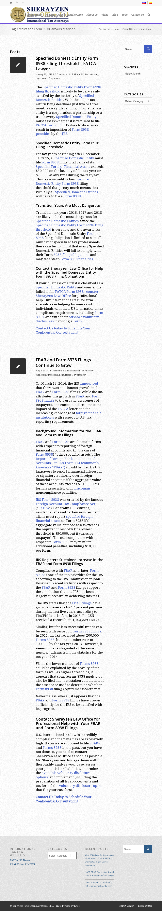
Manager (81, 375)
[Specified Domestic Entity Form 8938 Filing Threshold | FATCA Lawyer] (18, 65)
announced (89, 383)
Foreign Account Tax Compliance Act (65, 504)
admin (57, 78)
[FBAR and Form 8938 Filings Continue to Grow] (18, 366)
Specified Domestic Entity (63, 87)
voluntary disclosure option (81, 786)
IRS (64, 134)
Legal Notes (41, 78)
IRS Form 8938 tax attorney (85, 74)
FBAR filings (81, 603)
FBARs (94, 743)
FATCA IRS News (20, 860)
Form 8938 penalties (76, 259)
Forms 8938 (45, 640)
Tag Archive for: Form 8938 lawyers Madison (42, 29)
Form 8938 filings (87, 631)
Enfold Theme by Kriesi (68, 906)
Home (116, 29)
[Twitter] (11, 3)
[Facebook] (23, 3)
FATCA (63, 409)
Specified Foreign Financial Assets (63, 167)
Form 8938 (50, 162)
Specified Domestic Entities (76, 192)
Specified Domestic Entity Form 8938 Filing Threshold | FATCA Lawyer (67, 63)
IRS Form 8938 (47, 500)
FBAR (40, 392)
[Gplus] (17, 3)
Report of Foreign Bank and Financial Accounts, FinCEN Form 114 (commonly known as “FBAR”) (67, 463)
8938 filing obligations (71, 255)
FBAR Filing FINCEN (22, 864)
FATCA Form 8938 (50, 125)
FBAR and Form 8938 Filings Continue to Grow (63, 362)
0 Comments (61, 74)
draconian (81, 488)
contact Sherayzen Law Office (67, 294)
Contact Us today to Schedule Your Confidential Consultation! (63, 330)
